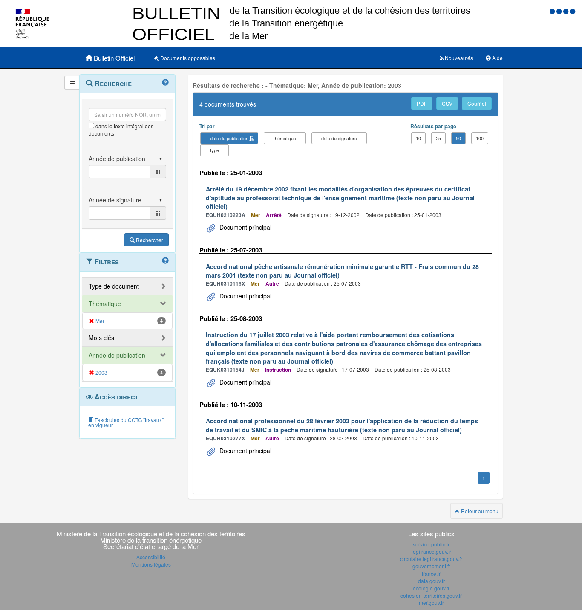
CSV (447, 103)
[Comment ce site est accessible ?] (553, 10)
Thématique (105, 303)
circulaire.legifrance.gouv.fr (431, 558)
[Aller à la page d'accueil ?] (572, 10)
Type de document (114, 286)
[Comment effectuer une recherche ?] (165, 82)
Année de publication (117, 355)
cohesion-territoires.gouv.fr (431, 595)
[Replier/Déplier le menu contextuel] (72, 82)
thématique (285, 138)
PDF (422, 103)
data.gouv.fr (431, 580)
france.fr (431, 573)
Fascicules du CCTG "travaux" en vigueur (126, 422)
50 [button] (458, 138)
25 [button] (438, 138)
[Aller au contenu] (559, 10)
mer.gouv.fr (431, 602)
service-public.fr (431, 544)
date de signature (339, 138)
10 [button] (418, 138)
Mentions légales (151, 564)
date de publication (229, 138)
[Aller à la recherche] (566, 10)
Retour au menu (479, 511)
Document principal (244, 227)
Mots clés (101, 337)
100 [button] (480, 138)
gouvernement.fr (431, 566)
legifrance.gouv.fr (431, 551)
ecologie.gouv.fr (431, 588)
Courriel (476, 103)
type (214, 150)
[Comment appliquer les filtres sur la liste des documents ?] (165, 260)
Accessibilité (150, 557)
